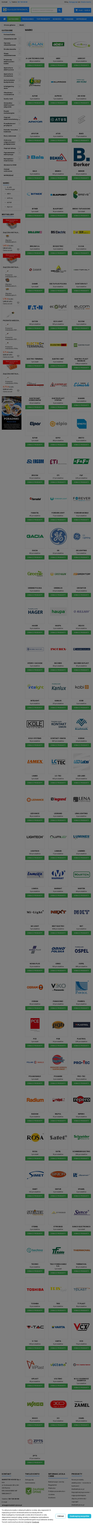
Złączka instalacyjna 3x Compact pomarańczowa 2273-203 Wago (11, 374)
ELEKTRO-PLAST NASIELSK (81, 360)
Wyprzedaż (81, 19)
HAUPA (58, 625)
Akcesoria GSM (10, 165)
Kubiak (81, 738)
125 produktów (58, 324)
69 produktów (81, 891)
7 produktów (58, 99)
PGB (58, 1039)
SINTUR (58, 1189)
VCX (81, 1341)
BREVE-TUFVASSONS (81, 208)
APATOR (34, 133)
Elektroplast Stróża (58, 399)
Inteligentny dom (9, 87)
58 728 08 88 (22, 2)
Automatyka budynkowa (9, 81)
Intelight (35, 700)
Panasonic (58, 1001)
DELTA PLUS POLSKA (58, 284)
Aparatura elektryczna (9, 69)
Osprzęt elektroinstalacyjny (12, 118)
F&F (81, 475)
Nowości (57, 19)
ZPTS (35, 1455)
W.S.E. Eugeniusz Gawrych (81, 1379)
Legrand (58, 813)
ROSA (34, 1151)
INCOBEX (58, 663)
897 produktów (58, 741)
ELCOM (81, 321)
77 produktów (81, 136)
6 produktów (58, 61)
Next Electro (58, 926)
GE (58, 550)
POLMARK (58, 1076)
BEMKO (58, 171)
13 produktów (81, 516)
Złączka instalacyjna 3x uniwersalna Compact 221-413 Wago (11, 267)
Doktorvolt (81, 284)
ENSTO (81, 438)
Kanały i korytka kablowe (11, 131)
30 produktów (34, 1004)
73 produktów (81, 1344)
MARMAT (58, 888)
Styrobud (58, 1226)
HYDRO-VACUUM (34, 663)
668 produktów (58, 929)
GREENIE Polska (35, 588)
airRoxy (10, 198)
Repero (81, 1114)
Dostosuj (35, 1522)
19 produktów (35, 741)
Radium (34, 1114)
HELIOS (81, 625)
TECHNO (34, 1264)
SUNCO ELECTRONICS (81, 1226)
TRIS (58, 1303)
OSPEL (81, 963)
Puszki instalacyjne (9, 112)
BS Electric (58, 246)
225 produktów (81, 478)
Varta (58, 1341)
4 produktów (58, 136)
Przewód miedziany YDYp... (12, 348)
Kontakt (4, 2)
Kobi (81, 700)
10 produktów (81, 1004)
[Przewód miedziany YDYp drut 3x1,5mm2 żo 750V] (7, 377)
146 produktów (35, 324)
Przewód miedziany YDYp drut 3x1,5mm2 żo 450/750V (11, 320)
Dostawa (51, 1497)
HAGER (35, 625)
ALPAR (9, 202)
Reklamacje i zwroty (56, 1482)
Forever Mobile (81, 513)
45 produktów (34, 516)
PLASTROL (81, 1039)
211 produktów (58, 703)
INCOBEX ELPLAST (81, 663)
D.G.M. (81, 246)
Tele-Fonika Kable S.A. (58, 1265)
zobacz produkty (34, 65)
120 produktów (81, 778)
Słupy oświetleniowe (10, 54)
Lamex (35, 776)
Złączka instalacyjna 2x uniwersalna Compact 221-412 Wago (11, 232)
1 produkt (34, 211)
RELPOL (58, 1114)
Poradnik (68, 19)
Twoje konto (32, 1474)
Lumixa (35, 888)
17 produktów (58, 516)
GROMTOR (81, 588)
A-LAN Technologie (10, 188)
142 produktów (35, 1192)
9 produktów (81, 286)
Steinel (35, 1226)
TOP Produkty (43, 19)
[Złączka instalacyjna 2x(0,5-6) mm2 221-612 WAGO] (7, 236)
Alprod (9, 207)
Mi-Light (35, 926)
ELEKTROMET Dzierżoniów (35, 399)
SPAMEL (81, 1189)
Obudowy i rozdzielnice (9, 93)
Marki (6, 183)
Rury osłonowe (10, 136)
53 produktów (81, 1116)
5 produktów (81, 99)
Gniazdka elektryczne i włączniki (9, 105)
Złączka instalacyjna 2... (11, 241)
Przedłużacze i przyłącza (10, 124)
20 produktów (34, 403)
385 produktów (81, 966)
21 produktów (58, 286)
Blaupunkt (58, 208)
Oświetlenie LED (10, 39)
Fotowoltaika (9, 34)
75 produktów (34, 1421)
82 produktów (81, 1267)
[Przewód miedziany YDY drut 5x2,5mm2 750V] (7, 333)
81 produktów (35, 1381)
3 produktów (35, 99)
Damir (35, 284)
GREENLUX (58, 588)
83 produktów (34, 553)
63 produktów (81, 628)
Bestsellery (8, 214)
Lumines (81, 851)
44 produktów (58, 591)
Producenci (28, 19)
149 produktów (35, 1344)
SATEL (58, 1151)
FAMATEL (35, 513)
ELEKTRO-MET (58, 359)
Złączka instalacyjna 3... (11, 285)
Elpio (58, 438)
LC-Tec (58, 776)
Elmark (81, 398)
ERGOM (35, 475)
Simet (34, 1189)
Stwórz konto (86, 2)
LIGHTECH (35, 851)
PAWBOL (81, 1001)
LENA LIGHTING (81, 813)
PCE (34, 1039)
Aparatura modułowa (8, 75)
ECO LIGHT (58, 321)
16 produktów (58, 211)
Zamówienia (30, 1483)
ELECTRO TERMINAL (35, 359)
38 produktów (34, 61)
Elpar (34, 438)
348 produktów (81, 363)
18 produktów (35, 816)
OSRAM (35, 1001)
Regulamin (52, 1485)
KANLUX (58, 700)
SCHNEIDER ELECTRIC (81, 1151)
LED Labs (81, 776)
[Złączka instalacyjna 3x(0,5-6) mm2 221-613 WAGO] (7, 289)
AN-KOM (81, 96)
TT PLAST (81, 1303)
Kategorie (13, 19)
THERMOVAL (81, 1264)
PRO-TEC (81, 1076)
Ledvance (34, 813)
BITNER (35, 208)
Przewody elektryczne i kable (9, 62)
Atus (58, 133)
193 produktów (58, 966)
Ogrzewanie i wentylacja (9, 153)
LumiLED (58, 851)
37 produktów (34, 1458)
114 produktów (34, 478)
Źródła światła (10, 49)
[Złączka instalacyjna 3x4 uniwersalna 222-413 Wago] (7, 280)
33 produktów (81, 174)
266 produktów (81, 1154)
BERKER (81, 171)
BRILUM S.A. (35, 246)
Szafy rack (8, 99)
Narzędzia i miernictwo (8, 160)
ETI (58, 475)
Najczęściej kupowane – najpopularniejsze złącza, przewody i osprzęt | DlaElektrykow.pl (81, 1498)
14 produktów (58, 1041)
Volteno (58, 1378)
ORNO (58, 963)
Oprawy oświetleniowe (10, 44)
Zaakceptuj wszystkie (79, 1516)
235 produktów (81, 1041)
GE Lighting (81, 550)
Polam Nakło (35, 1076)
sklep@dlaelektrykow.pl (12, 1505)
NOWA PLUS (35, 963)
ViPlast (34, 1378)
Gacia (35, 550)
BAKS (81, 133)
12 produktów (35, 966)
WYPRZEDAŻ (8, 175)
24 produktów (81, 741)
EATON (35, 321)
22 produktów (81, 61)
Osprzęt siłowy (10, 148)
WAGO (35, 1418)
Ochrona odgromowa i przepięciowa (9, 142)
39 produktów (58, 666)
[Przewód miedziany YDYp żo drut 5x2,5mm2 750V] (7, 343)
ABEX (9, 194)
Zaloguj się (73, 2)
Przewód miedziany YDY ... (11, 276)
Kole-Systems (34, 738)
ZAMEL (81, 1418)
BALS (35, 171)
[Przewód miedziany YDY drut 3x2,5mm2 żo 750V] (7, 324)
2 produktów (35, 249)
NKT (81, 926)
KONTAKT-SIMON (58, 738)
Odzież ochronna (8, 170)
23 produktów (58, 1004)
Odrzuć (60, 1516)
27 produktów (58, 478)
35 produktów (81, 666)
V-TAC (35, 1341)
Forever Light (58, 513)
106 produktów (58, 174)
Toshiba (35, 1303)
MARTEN (81, 888)
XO (58, 1418)
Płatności (51, 1488)
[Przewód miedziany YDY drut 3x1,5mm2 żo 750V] (7, 271)
